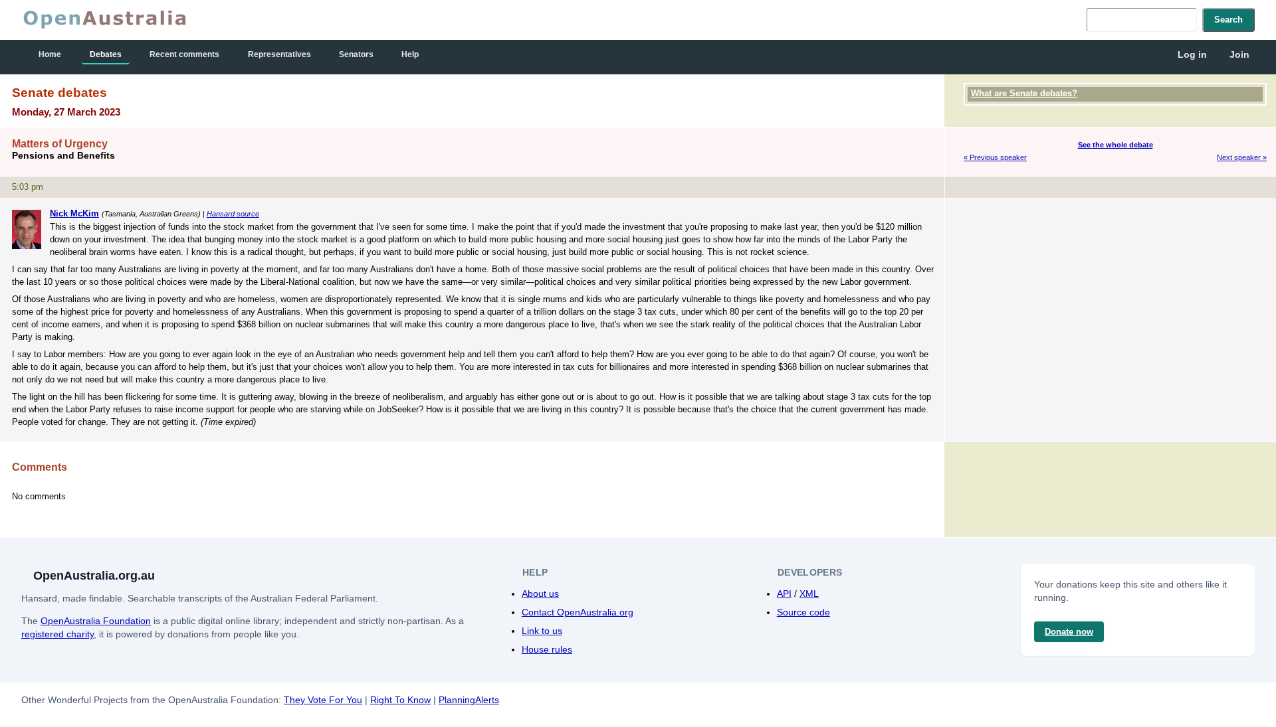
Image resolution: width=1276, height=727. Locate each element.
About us (540, 593)
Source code (803, 612)
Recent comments (184, 54)
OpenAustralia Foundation (96, 620)
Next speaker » (1242, 157)
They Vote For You (323, 699)
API (784, 593)
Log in (1192, 54)
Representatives (279, 54)
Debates (106, 54)
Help (410, 54)
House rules (547, 649)
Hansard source (233, 214)
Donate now (1069, 632)
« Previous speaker (995, 157)
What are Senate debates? (1024, 93)
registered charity (57, 634)
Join (1239, 54)
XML (809, 593)
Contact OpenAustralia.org (577, 612)
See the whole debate (1115, 145)
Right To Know (400, 699)
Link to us (542, 630)
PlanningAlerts (469, 699)
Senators (356, 54)
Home (50, 54)
